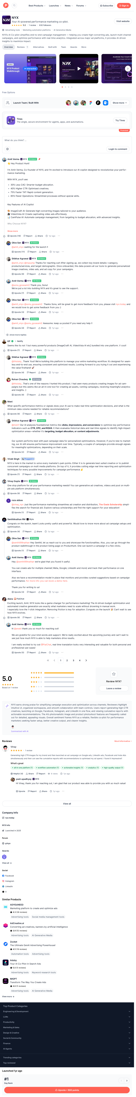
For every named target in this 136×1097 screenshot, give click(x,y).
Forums (80, 5)
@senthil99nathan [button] (21, 542)
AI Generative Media (62, 30)
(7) (19, 293)
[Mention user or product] (7, 149)
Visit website (122, 21)
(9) (19, 274)
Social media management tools (48, 916)
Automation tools (20, 954)
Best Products (36, 5)
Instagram (9, 881)
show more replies (18, 335)
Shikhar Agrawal (20, 258)
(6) (15, 414)
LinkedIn (9, 886)
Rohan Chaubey (20, 379)
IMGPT (13, 978)
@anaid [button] (18, 628)
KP (8, 341)
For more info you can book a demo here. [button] (47, 580)
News (68, 5)
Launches (54, 5)
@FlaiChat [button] (46, 644)
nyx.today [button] (121, 304)
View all (67, 803)
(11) (19, 252)
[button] (83, 47)
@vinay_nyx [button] (18, 504)
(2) (19, 452)
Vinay (13, 746)
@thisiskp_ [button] (17, 361)
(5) (19, 652)
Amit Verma (13, 159)
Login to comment (118, 149)
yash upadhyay (23, 779)
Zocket (13, 941)
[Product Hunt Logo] (5, 5)
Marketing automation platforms (37, 30)
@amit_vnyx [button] (18, 247)
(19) (15, 236)
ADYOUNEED (17, 904)
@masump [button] (29, 262)
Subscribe (108, 5)
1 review (32, 25)
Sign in (125, 5)
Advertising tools (12, 30)
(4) (19, 328)
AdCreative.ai (17, 923)
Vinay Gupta (13, 481)
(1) (19, 512)
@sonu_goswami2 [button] (21, 285)
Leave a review (113, 688)
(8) (19, 395)
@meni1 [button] (15, 425)
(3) (19, 312)
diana (10, 598)
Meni (9, 401)
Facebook (9, 876)
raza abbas (17, 500)
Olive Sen (16, 242)
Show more (118, 102)
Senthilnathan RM (16, 519)
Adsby (13, 960)
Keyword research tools (44, 972)
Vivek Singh (13, 459)
